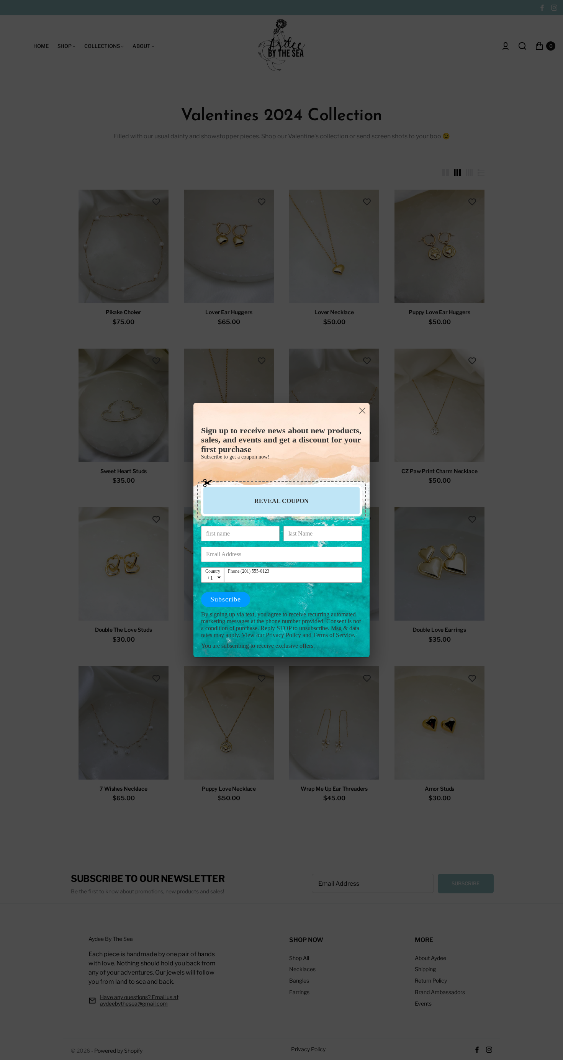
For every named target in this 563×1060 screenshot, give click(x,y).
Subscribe (225, 599)
